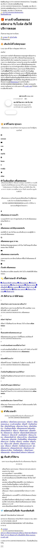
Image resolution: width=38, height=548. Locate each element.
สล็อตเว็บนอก (29, 450)
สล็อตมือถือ (21, 535)
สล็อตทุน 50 (5, 435)
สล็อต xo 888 (8, 443)
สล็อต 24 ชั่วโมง (22, 437)
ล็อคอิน (3, 14)
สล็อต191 (19, 441)
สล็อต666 (16, 443)
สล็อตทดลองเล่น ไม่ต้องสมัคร (26, 428)
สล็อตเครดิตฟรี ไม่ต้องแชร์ (28, 432)
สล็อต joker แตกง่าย (19, 289)
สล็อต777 (30, 422)
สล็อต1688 (13, 439)
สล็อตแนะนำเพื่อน (6, 450)
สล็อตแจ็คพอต (32, 437)
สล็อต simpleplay (24, 283)
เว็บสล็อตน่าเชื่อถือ (10, 428)
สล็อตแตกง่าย (8, 432)
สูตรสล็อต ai (4, 422)
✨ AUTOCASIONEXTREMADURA (12, 12)
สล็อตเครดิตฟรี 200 (10, 437)
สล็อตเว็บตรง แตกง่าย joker (17, 422)
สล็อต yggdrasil (14, 287)
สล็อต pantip (5, 439)
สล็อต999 (15, 446)
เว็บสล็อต (12, 441)
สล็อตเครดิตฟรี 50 (6, 430)
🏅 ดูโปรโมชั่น (12, 37)
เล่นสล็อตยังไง (22, 435)
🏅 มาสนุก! (4, 37)
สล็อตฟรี (24, 424)
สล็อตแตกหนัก (5, 452)
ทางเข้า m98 (28, 86)
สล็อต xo (15, 430)
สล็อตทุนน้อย (32, 439)
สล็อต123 (8, 446)
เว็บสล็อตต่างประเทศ (25, 446)
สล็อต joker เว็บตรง (22, 426)
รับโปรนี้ (12, 112)
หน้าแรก (3, 533)
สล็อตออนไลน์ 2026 (16, 448)
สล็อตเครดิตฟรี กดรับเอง (9, 283)
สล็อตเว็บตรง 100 (29, 448)
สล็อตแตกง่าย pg (25, 443)
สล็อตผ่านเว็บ (10, 291)
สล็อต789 (16, 432)
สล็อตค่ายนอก (23, 430)
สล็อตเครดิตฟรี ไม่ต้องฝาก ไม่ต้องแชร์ (22, 452)
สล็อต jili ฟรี (13, 435)
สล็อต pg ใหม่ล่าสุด (25, 533)
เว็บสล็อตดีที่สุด (22, 439)
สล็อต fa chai (4, 441)
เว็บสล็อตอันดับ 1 (18, 450)
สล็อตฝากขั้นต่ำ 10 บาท (27, 287)
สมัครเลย (8, 14)
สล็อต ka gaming (31, 285)
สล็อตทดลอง (14, 82)
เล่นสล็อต (26, 441)
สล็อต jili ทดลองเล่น (18, 285)
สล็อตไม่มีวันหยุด (10, 426)
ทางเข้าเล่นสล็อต (15, 424)
